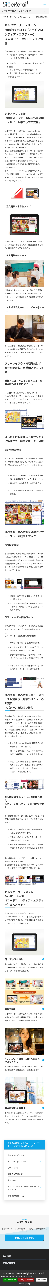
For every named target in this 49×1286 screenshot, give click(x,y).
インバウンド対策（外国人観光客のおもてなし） (22, 1060)
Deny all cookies (26, 1280)
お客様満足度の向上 (15, 1108)
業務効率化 (10, 1009)
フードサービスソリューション (16, 11)
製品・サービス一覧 (16, 1155)
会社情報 (7, 1256)
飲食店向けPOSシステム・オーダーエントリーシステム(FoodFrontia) (24, 1144)
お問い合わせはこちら (24, 1238)
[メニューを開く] (44, 4)
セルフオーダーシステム (18, 1161)
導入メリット (13, 1167)
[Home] (15, 4)
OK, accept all (10, 1280)
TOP (4, 17)
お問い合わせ (9, 1262)
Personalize (41, 1280)
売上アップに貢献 (14, 959)
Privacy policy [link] (24, 1283)
